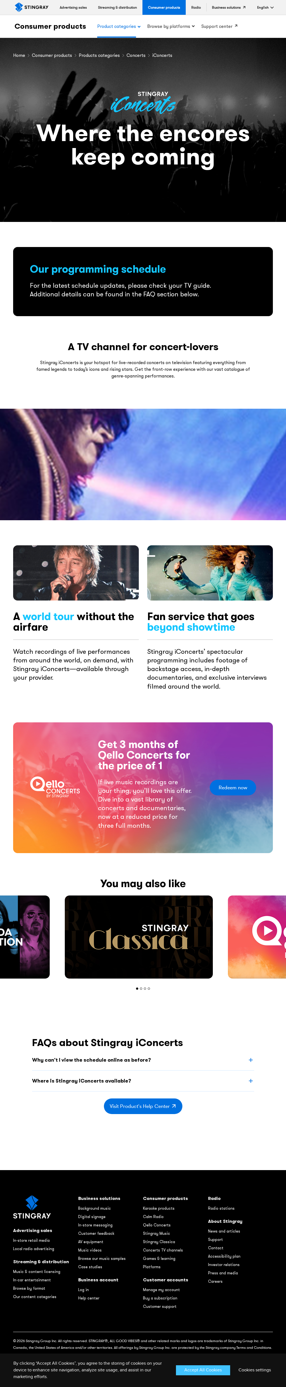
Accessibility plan (224, 1256)
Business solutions (99, 1198)
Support (215, 1239)
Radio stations (221, 1208)
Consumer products (50, 26)
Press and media (223, 1272)
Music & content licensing (36, 1271)
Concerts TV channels (163, 1250)
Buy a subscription (160, 1298)
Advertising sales (32, 1230)
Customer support (160, 1306)
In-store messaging (95, 1225)
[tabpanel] (143, 937)
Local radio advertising (33, 1248)
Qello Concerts (157, 1225)
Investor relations (224, 1264)
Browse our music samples (102, 1258)
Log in (83, 1289)
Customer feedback (96, 1233)
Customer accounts (165, 1280)
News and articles (224, 1231)
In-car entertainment (32, 1279)
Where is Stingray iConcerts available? (81, 1081)
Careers (215, 1281)
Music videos (90, 1250)
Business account (98, 1280)
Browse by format (29, 1288)
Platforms (152, 1266)
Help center (88, 1298)
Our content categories (34, 1296)
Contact (215, 1247)
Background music (94, 1208)
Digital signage (92, 1216)
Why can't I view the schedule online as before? (91, 1060)
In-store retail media (31, 1240)
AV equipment (90, 1241)
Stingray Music (156, 1233)
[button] (263, 7)
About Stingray (225, 1221)
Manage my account (161, 1289)
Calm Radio (153, 1216)
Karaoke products (159, 1208)
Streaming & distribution (41, 1262)
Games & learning (159, 1258)
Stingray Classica (159, 1241)
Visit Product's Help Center (140, 1106)
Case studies (90, 1266)
